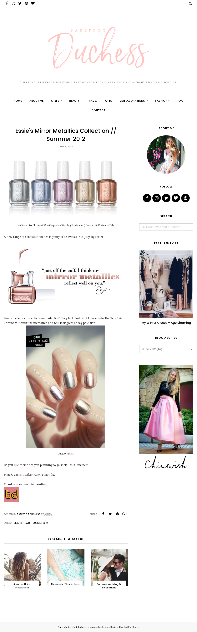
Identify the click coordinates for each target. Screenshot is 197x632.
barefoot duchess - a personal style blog (88, 627)
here (71, 453)
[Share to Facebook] (103, 514)
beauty (18, 523)
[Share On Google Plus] (124, 514)
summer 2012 (40, 523)
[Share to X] (110, 514)
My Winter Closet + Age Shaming (166, 323)
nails (28, 523)
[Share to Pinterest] (117, 514)
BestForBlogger (132, 627)
